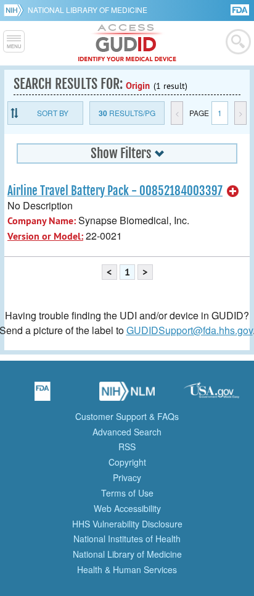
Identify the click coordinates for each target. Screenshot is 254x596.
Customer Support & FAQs (127, 416)
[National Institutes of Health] (16, 10)
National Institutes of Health (127, 538)
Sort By (52, 112)
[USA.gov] (211, 395)
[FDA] (241, 9)
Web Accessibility (127, 508)
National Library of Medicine (87, 9)
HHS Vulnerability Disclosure (127, 524)
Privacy (127, 477)
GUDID (127, 43)
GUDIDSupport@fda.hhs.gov (189, 330)
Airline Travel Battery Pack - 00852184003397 (115, 190)
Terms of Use (127, 493)
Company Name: (41, 220)
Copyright (127, 462)
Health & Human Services (127, 569)
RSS (127, 446)
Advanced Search (127, 432)
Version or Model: (45, 236)
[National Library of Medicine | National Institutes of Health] (127, 395)
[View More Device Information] (233, 191)
